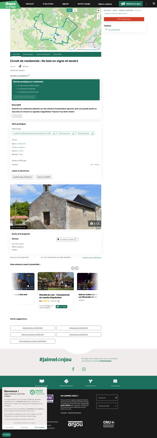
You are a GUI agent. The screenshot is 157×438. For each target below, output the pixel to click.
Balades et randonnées (126, 10)
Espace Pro (102, 398)
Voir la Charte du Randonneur (24, 97)
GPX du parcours (64, 133)
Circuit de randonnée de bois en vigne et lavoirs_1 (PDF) (32, 133)
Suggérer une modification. (92, 257)
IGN (75, 10)
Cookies (49, 425)
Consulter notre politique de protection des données (19, 419)
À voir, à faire (48, 4)
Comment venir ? (90, 386)
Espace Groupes (104, 406)
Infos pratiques (28, 54)
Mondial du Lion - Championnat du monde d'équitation (54, 296)
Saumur (115, 10)
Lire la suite (17, 116)
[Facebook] (73, 369)
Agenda (65, 4)
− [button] (98, 18)
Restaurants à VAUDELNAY (78, 328)
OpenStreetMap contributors (91, 49)
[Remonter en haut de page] (153, 434)
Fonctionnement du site (51, 421)
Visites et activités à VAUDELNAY (32, 334)
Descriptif (16, 54)
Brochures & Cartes (41, 386)
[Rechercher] (154, 3)
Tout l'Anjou (107, 10)
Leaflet (71, 49)
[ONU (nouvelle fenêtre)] (109, 424)
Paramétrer (24, 427)
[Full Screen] (98, 10)
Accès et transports (43, 54)
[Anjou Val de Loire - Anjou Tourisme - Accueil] (10, 5)
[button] (6, 435)
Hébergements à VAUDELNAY (32, 328)
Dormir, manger (84, 4)
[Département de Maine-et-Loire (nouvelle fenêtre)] (75, 424)
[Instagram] (84, 369)
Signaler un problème (18, 76)
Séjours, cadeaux (105, 4)
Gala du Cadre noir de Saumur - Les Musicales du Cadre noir (93, 295)
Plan (69, 10)
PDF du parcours (124, 19)
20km (50, 39)
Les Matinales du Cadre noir (14, 294)
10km (54, 41)
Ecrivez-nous (115, 386)
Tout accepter (39, 427)
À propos (64, 413)
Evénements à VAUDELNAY (78, 334)
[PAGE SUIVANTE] (76, 268)
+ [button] (98, 15)
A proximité (57, 54)
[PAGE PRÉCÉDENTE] (73, 268)
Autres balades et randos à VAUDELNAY (32, 341)
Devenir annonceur (74, 413)
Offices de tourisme (66, 386)
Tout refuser (10, 427)
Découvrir (30, 4)
